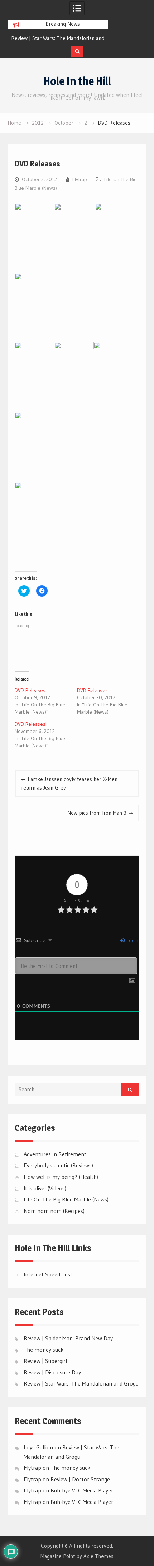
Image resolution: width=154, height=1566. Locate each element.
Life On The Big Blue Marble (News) (66, 1199)
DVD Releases (30, 690)
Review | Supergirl (45, 1360)
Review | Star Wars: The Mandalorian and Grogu (81, 1383)
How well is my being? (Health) (61, 1176)
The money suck (44, 1349)
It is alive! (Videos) (45, 1188)
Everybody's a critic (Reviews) (58, 1165)
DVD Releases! (31, 724)
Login (131, 940)
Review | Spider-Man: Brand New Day (68, 1338)
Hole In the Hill (77, 81)
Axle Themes (98, 1556)
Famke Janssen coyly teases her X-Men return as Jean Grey (69, 783)
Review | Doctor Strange (80, 1479)
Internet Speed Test (48, 1274)
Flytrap (79, 179)
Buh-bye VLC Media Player (81, 1490)
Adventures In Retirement (55, 1154)
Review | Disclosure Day (52, 1372)
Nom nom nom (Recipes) (54, 1210)
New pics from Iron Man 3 (96, 812)
